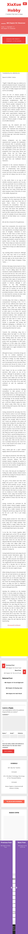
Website (20, 733)
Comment (5, 714)
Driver (14, 891)
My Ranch (10, 41)
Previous (10, 625)
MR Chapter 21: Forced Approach (14, 682)
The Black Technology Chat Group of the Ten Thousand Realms (14, 912)
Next (18, 625)
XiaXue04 (9, 39)
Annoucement (14, 883)
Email (12, 733)
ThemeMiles (14, 930)
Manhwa (14, 899)
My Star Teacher (14, 907)
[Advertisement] (14, 58)
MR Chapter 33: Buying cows (14, 688)
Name (4, 733)
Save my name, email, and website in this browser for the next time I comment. (13, 745)
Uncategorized (14, 917)
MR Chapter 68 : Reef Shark (14, 693)
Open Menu (25, 3)
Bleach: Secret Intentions (14, 887)
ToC (15, 625)
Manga (14, 895)
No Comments (18, 41)
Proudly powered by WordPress (13, 927)
